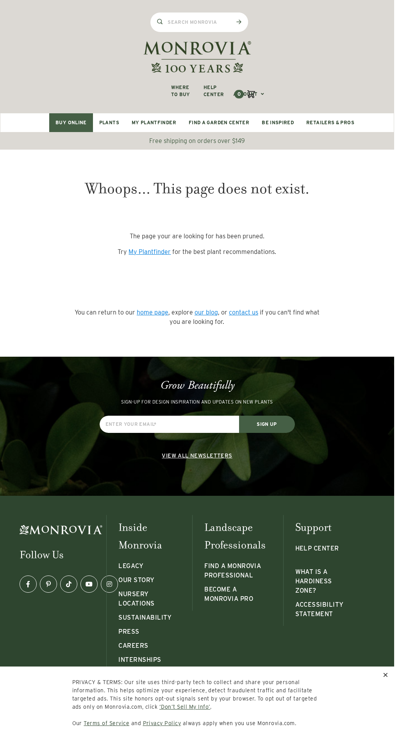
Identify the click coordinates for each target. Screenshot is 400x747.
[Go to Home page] (197, 57)
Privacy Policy (162, 723)
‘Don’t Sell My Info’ (185, 707)
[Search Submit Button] (238, 22)
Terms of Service (106, 723)
